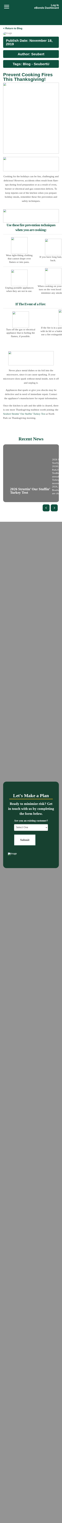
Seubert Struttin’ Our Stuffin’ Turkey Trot (24, 414)
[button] (7, 7)
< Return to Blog (12, 28)
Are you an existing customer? (31, 820)
